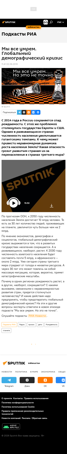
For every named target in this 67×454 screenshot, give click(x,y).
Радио (22, 324)
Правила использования (36, 398)
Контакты (18, 398)
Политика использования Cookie (18, 406)
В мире (34, 371)
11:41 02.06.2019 (10, 64)
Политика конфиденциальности (18, 402)
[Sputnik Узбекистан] (9, 23)
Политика (21, 371)
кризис (31, 324)
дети (40, 324)
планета (6, 330)
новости (7, 371)
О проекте (7, 398)
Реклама (26, 418)
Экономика (48, 371)
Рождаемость (51, 324)
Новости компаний (11, 418)
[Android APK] (11, 426)
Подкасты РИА (9, 324)
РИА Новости (37, 316)
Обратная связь (39, 418)
